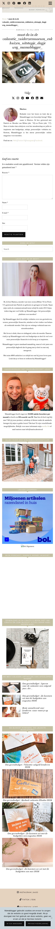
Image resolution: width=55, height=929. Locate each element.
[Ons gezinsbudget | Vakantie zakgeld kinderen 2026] (27, 748)
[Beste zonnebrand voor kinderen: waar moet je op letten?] (11, 712)
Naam (5, 202)
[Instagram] (8, 3)
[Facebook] (24, 3)
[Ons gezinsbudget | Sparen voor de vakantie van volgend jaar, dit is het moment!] (11, 687)
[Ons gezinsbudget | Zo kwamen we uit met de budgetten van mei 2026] (27, 852)
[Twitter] (3, 3)
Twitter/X (21, 140)
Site (3, 223)
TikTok (29, 900)
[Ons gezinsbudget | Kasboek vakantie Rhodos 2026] (27, 784)
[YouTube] (19, 3)
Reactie (5, 173)
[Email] (41, 98)
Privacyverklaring (38, 924)
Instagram (30, 140)
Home (4, 19)
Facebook (38, 140)
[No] (51, 918)
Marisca (20, 30)
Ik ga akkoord (14, 924)
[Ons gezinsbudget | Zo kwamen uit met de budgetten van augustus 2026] (11, 700)
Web (14, 140)
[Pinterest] (13, 3)
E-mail (5, 213)
